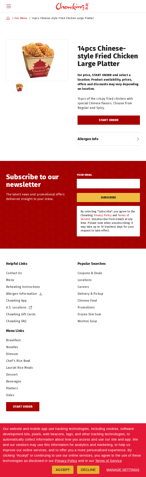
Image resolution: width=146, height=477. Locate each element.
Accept (63, 470)
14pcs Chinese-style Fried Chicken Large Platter (63, 18)
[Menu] (8, 6)
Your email (84, 175)
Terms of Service (108, 461)
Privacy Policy (66, 461)
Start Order (108, 120)
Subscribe (108, 197)
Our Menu (20, 18)
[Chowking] (73, 6)
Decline (88, 470)
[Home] (8, 18)
